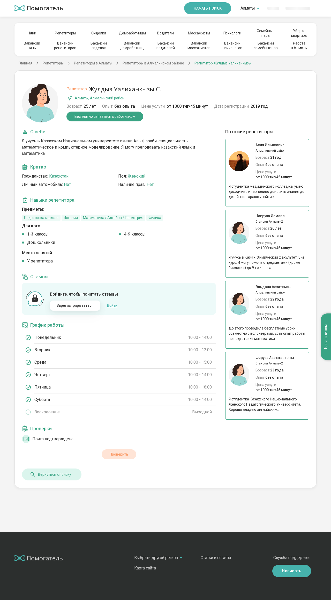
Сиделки (98, 33)
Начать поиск (208, 8)
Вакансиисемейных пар (266, 45)
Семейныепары (266, 33)
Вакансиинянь (32, 45)
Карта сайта (145, 568)
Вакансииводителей (165, 45)
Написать (292, 570)
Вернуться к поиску (54, 474)
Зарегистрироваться (75, 305)
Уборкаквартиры (299, 33)
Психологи (232, 33)
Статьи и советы (216, 557)
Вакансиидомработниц (132, 45)
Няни (32, 33)
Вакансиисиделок (99, 45)
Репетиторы (65, 33)
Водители (165, 33)
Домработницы (132, 33)
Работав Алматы (299, 45)
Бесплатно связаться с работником (104, 116)
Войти (112, 305)
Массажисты (199, 33)
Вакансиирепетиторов (65, 45)
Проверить (119, 454)
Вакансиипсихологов (232, 45)
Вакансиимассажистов (198, 45)
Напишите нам (326, 336)
